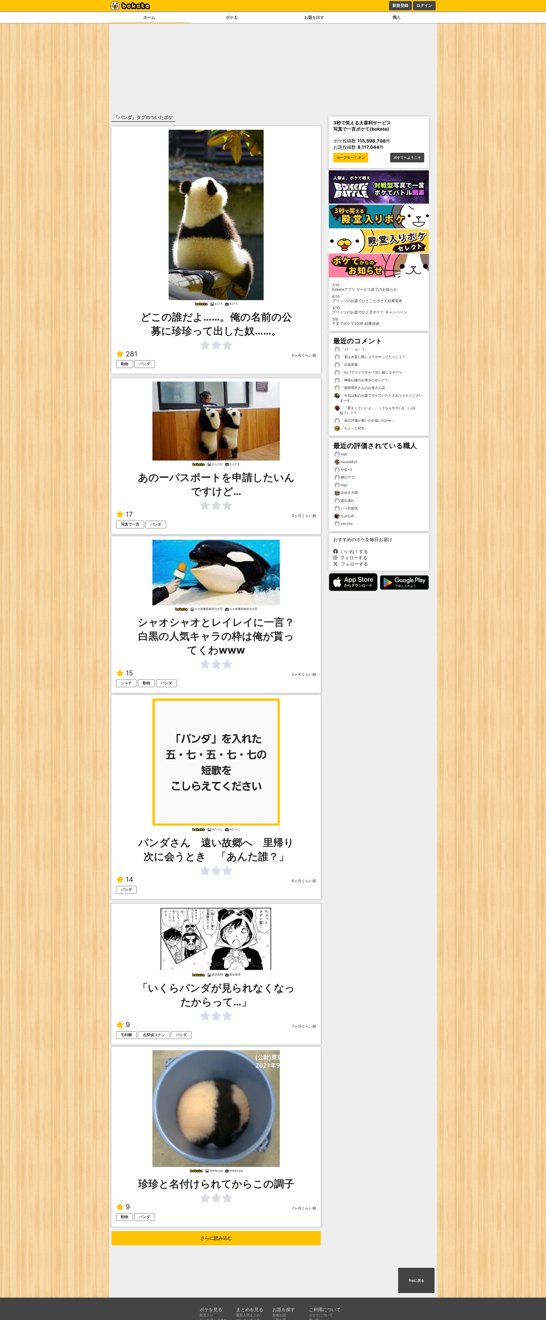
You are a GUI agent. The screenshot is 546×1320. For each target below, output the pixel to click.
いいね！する (353, 551)
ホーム (149, 17)
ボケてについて (321, 1315)
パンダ (144, 364)
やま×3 (346, 469)
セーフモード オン (351, 158)
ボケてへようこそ (407, 158)
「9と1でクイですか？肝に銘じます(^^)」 (372, 372)
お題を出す (314, 17)
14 (129, 879)
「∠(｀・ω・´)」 (353, 349)
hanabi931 (349, 462)
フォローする (352, 557)
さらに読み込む (216, 1238)
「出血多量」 (350, 364)
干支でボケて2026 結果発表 (355, 321)
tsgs (344, 454)
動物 (124, 364)
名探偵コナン (154, 1035)
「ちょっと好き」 (354, 428)
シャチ (126, 683)
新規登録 (400, 5)
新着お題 (279, 1315)
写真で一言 (130, 524)
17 (129, 514)
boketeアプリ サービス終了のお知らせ (364, 287)
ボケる (232, 17)
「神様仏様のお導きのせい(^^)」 (365, 380)
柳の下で (347, 477)
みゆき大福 (349, 492)
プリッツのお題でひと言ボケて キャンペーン (369, 310)
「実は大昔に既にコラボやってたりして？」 (374, 357)
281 (131, 354)
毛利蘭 (126, 1035)
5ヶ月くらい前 (304, 355)
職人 (397, 17)
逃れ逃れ (347, 500)
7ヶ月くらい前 (304, 1026)
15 (129, 673)
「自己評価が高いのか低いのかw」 (367, 420)
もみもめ (347, 516)
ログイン (424, 5)
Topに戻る (416, 1281)
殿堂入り (206, 1315)
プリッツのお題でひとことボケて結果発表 (367, 298)
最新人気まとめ (248, 1315)
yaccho (347, 523)
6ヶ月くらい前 (304, 881)
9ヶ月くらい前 (304, 516)
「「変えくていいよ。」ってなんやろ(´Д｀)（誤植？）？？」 (377, 410)
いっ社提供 (349, 508)
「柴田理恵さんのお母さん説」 (364, 388)
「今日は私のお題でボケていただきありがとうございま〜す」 (381, 398)
